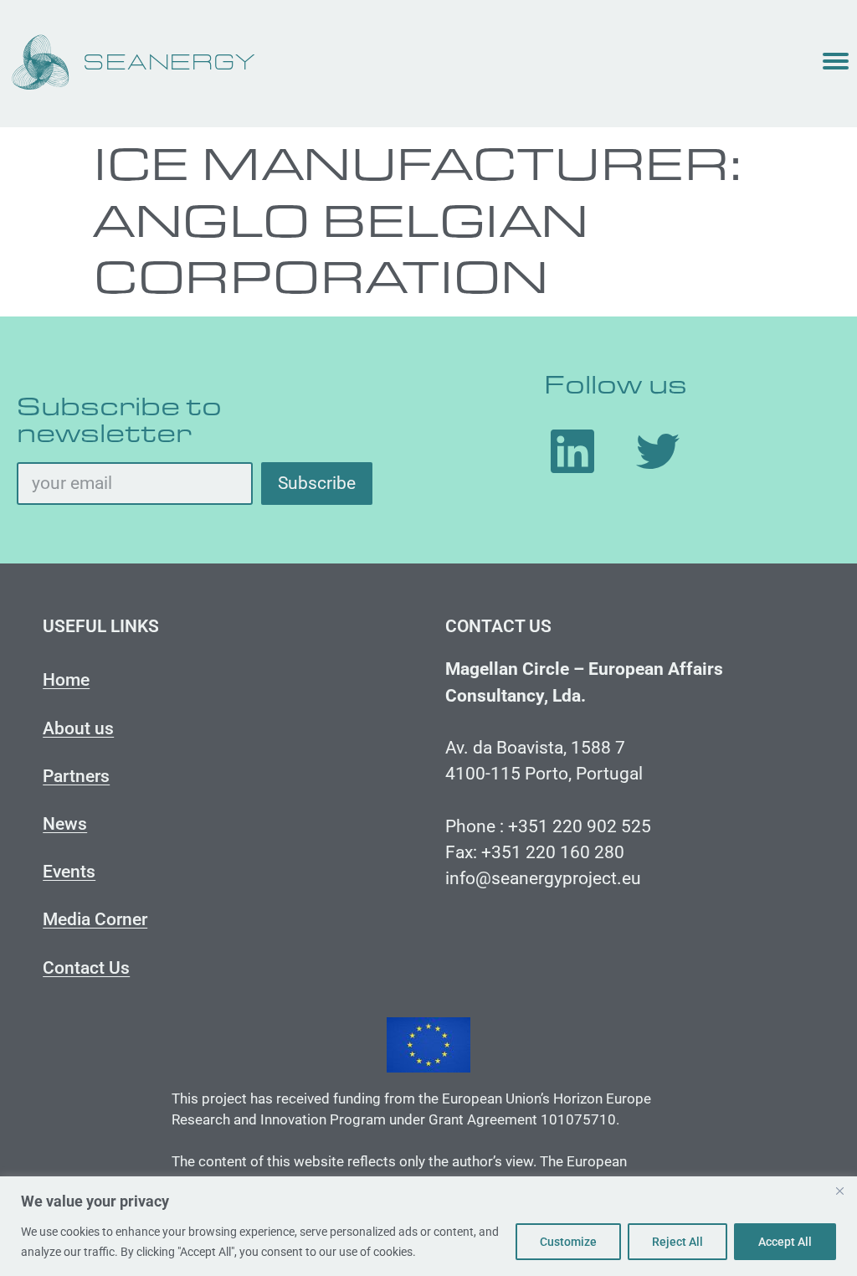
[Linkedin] (572, 451)
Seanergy (170, 63)
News (65, 824)
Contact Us (86, 968)
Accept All (785, 1241)
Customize (568, 1241)
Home (66, 680)
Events (69, 872)
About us (78, 728)
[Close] (839, 1191)
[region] (428, 1226)
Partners (76, 776)
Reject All (677, 1241)
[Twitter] (658, 451)
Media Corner (95, 919)
